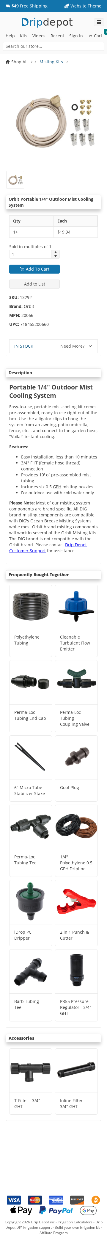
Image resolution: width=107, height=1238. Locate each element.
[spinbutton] (30, 254)
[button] (26, 5)
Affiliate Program (54, 1232)
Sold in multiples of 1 (30, 246)
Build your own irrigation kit (77, 1227)
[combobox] (53, 46)
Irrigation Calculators (75, 1222)
